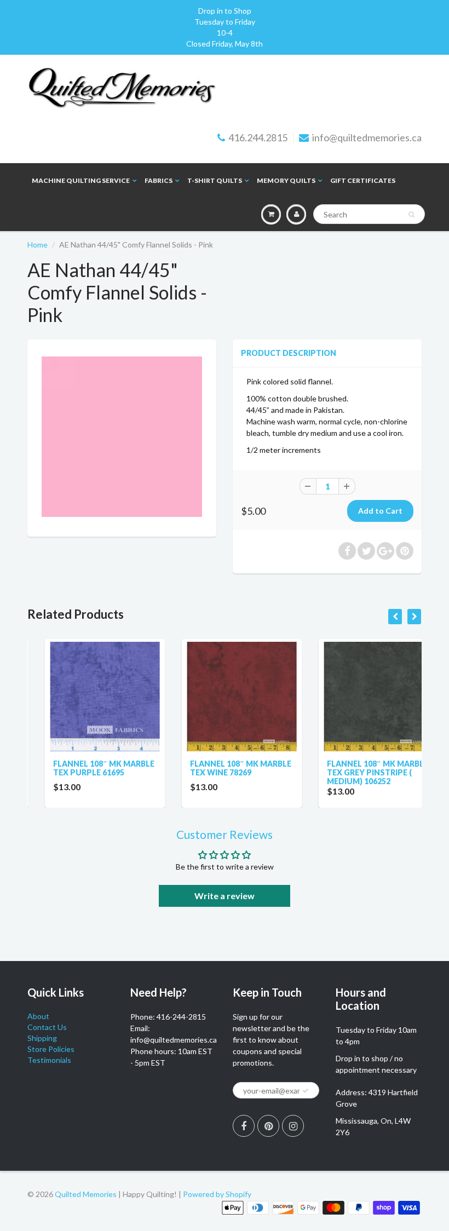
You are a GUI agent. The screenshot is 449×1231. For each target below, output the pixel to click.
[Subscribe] (305, 1091)
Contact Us (47, 1027)
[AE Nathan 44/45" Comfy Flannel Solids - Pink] (122, 437)
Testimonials (49, 1060)
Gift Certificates (362, 180)
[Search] (411, 214)
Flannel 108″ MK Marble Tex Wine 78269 (223, 768)
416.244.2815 (257, 137)
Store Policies (50, 1049)
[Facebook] (244, 1126)
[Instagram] (293, 1126)
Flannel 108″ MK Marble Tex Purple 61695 (86, 768)
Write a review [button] (224, 895)
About (38, 1016)
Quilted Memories (86, 1194)
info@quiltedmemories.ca (367, 137)
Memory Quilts (286, 180)
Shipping (42, 1038)
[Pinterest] (268, 1126)
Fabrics (158, 180)
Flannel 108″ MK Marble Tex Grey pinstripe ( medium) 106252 (360, 772)
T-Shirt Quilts (214, 180)
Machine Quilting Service (81, 180)
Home (37, 244)
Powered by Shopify (217, 1194)
